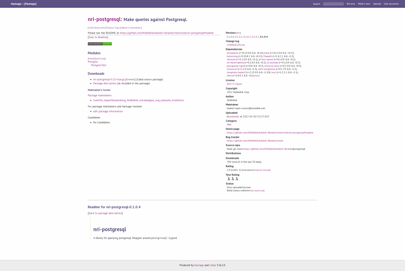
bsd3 (91, 27)
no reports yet (257, 190)
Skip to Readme (98, 37)
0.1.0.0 (230, 36)
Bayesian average (262, 170)
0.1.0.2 (247, 36)
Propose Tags (113, 27)
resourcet (232, 69)
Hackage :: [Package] (23, 3)
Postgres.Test (98, 65)
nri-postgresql (104, 18)
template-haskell (236, 72)
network (231, 59)
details (256, 75)
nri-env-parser (266, 59)
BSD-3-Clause (234, 83)
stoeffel (98, 100)
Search (317, 3)
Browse (351, 3)
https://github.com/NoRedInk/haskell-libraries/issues (255, 140)
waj (157, 100)
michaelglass (146, 100)
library (96, 27)
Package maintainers (100, 95)
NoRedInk (132, 100)
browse (130, 79)
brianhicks (178, 100)
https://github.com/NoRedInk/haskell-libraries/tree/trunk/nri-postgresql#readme (167, 33)
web (102, 27)
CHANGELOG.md (236, 44)
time (229, 75)
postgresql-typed (236, 65)
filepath (267, 56)
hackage (199, 265)
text (273, 72)
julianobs (166, 100)
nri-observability (235, 62)
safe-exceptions (266, 69)
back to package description (105, 213)
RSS (238, 33)
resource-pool (271, 65)
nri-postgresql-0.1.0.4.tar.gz (108, 79)
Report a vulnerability (131, 27)
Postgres (93, 61)
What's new (364, 3)
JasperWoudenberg (114, 100)
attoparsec (233, 52)
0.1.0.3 (255, 36)
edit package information (108, 111)
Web (229, 124)
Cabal (212, 265)
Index (90, 58)
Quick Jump (100, 58)
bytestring (232, 56)
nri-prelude (272, 62)
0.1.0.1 (238, 36)
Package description (104, 83)
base (266, 52)
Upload (377, 3)
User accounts (391, 3)
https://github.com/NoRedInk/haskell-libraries (268, 148)
